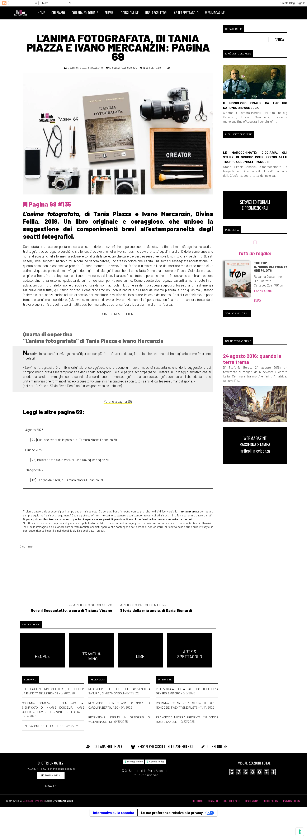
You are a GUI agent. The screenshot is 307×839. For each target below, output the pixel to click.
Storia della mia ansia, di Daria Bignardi (156, 610)
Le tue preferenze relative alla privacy (172, 813)
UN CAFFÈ (106, 515)
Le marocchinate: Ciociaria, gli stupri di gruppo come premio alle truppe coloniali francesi (255, 157)
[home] (22, 12)
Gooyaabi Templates (34, 800)
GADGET (147, 515)
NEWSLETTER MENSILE (189, 511)
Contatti (213, 801)
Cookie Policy (156, 761)
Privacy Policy (135, 761)
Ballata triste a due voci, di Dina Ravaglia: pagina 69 (73, 460)
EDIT (169, 67)
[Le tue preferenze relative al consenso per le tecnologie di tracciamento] (300, 832)
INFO (257, 300)
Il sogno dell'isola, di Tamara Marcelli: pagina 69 (70, 480)
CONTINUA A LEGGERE (118, 314)
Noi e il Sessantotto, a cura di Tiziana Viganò (71, 610)
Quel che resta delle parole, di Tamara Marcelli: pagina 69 (77, 440)
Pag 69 (158, 68)
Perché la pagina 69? (118, 401)
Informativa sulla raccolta (113, 813)
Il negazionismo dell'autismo (42, 726)
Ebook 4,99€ (263, 291)
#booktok (148, 68)
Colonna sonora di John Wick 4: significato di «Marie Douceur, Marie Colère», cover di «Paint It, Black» (53, 707)
